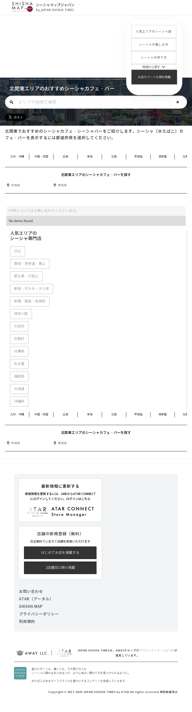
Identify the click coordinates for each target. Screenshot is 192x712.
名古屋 (19, 364)
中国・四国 (41, 156)
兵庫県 (19, 351)
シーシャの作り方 (154, 57)
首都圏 (162, 156)
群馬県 (62, 185)
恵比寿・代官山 (26, 276)
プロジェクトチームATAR (156, 650)
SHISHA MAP (30, 606)
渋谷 (17, 251)
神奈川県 (21, 314)
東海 (89, 156)
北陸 (114, 156)
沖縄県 (19, 401)
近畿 (65, 156)
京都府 (19, 339)
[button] (153, 66)
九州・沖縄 (17, 156)
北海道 (19, 389)
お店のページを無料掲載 (154, 77)
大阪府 (19, 326)
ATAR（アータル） (36, 599)
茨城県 (15, 185)
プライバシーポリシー (39, 614)
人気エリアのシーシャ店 (154, 31)
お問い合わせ (31, 591)
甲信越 (138, 156)
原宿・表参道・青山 (30, 264)
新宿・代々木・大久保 (31, 289)
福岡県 (19, 376)
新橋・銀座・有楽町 (30, 301)
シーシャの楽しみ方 (153, 44)
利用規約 (27, 621)
